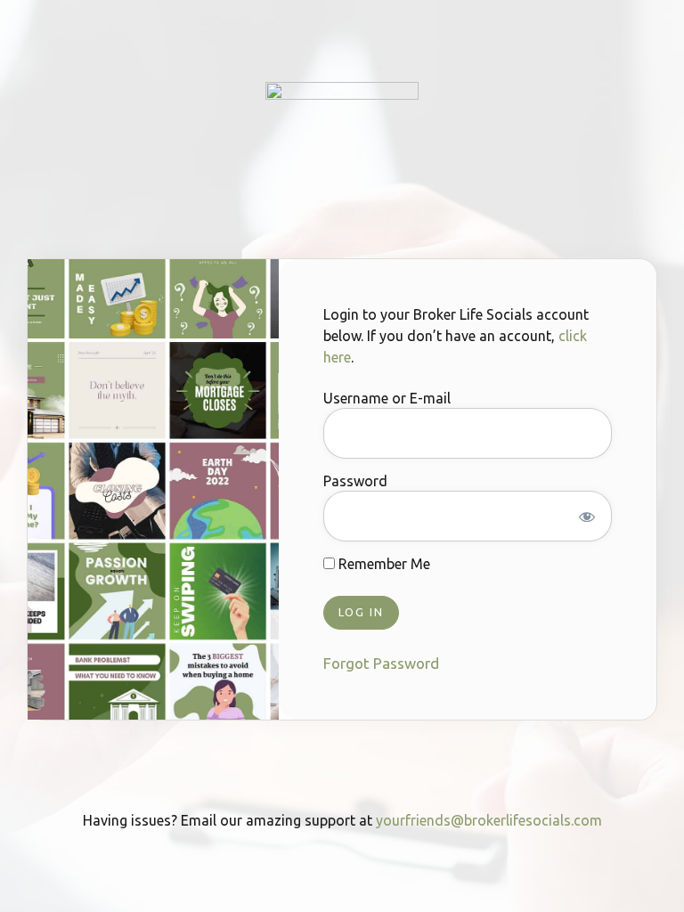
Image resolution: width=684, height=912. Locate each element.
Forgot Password (381, 663)
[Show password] (587, 516)
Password (355, 481)
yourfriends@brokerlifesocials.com (489, 820)
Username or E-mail (387, 398)
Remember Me (382, 564)
